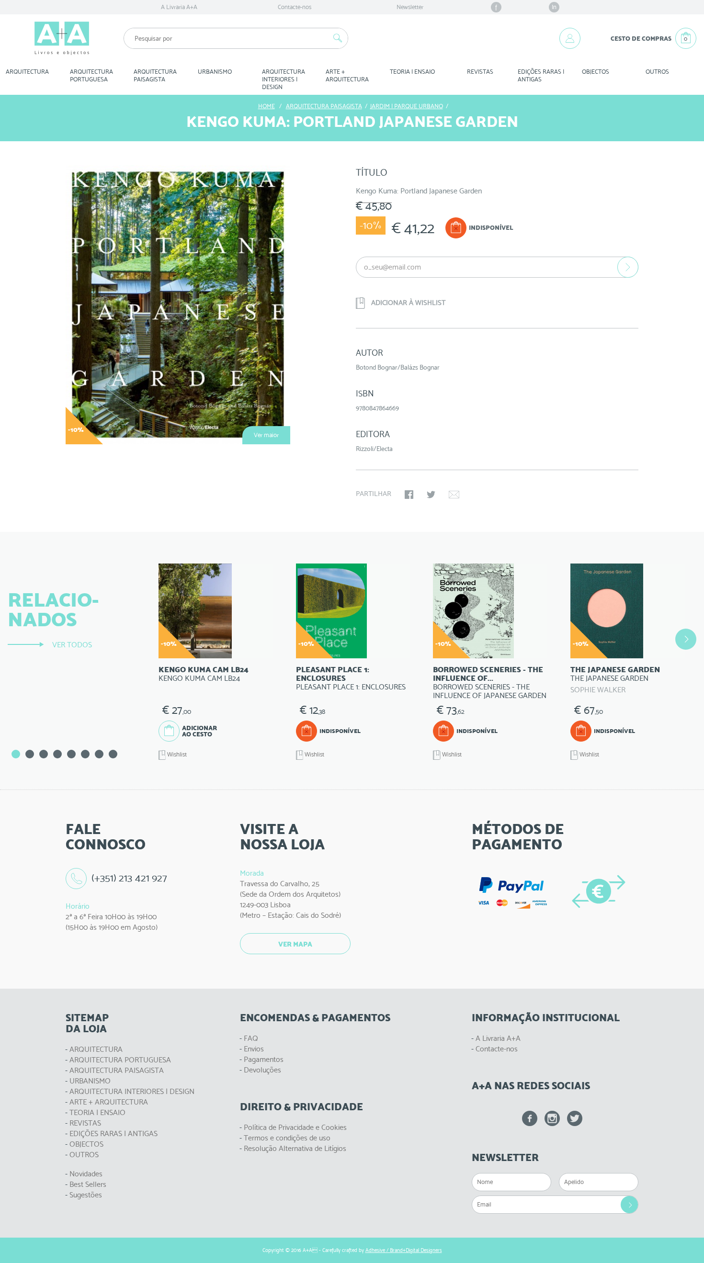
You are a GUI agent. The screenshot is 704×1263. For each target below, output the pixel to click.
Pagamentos (264, 1059)
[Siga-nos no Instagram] (552, 1118)
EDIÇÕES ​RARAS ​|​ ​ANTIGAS (542, 75)
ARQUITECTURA (27, 71)
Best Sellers (87, 1184)
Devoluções (262, 1069)
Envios (254, 1048)
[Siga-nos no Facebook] (529, 1118)
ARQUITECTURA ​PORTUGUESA (92, 75)
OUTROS (657, 71)
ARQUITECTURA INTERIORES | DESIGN (131, 1091)
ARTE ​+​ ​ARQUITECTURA (347, 75)
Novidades (85, 1173)
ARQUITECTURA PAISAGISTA (116, 1070)
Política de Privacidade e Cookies (295, 1127)
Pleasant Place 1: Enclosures (332, 674)
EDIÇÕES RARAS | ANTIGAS (113, 1133)
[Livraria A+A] (62, 38)
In (554, 7)
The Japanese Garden (615, 669)
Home (266, 106)
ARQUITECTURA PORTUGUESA (120, 1059)
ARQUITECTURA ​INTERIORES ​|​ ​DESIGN (284, 79)
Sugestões (85, 1194)
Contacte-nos (294, 7)
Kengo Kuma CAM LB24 (204, 669)
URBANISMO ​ (215, 71)
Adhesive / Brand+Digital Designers (403, 1250)
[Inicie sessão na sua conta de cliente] (569, 38)
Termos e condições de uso (287, 1137)
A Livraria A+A (179, 7)
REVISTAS (480, 71)
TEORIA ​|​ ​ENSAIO (412, 71)
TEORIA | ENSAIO (97, 1112)
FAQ (251, 1038)
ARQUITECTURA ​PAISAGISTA (156, 75)
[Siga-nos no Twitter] (574, 1118)
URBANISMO (90, 1080)
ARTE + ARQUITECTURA (108, 1101)
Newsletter (410, 7)
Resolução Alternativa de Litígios (295, 1148)
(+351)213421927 (129, 878)
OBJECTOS (595, 71)
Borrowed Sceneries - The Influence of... (488, 674)
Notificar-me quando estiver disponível (627, 267)
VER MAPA (295, 944)
